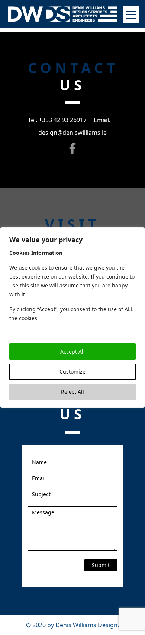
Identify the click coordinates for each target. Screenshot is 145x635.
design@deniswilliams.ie (72, 132)
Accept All (72, 351)
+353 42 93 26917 (63, 120)
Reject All (72, 391)
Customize (72, 371)
